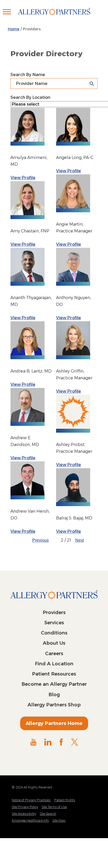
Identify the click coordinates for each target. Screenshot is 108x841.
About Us (54, 643)
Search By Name (27, 74)
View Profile (22, 177)
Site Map (59, 820)
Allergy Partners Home (54, 723)
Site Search (48, 814)
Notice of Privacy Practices (31, 800)
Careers (54, 653)
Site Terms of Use (54, 807)
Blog (54, 694)
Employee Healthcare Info (30, 820)
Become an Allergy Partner (54, 684)
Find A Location (54, 664)
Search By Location (30, 97)
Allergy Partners (54, 17)
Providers (54, 612)
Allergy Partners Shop (54, 705)
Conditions (54, 633)
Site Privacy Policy (25, 807)
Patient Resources (54, 674)
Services (54, 623)
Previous (40, 540)
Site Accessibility (24, 814)
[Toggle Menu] (7, 11)
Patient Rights (64, 800)
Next (79, 540)
